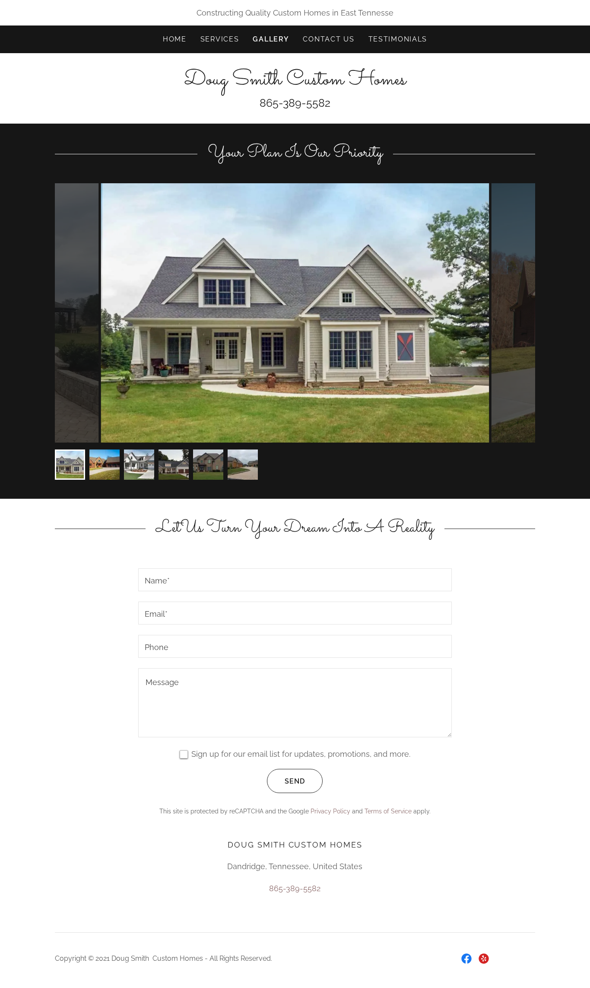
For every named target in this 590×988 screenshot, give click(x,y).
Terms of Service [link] (388, 811)
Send (295, 781)
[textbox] (294, 579)
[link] (295, 81)
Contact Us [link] (328, 39)
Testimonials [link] (398, 39)
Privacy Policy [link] (330, 811)
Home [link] (175, 39)
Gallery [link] (271, 39)
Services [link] (219, 39)
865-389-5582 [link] (294, 888)
